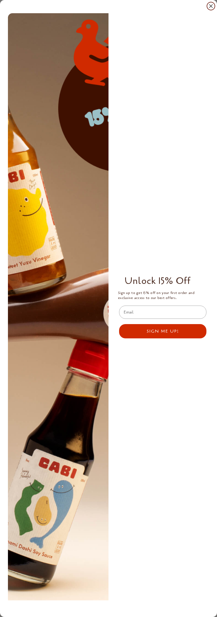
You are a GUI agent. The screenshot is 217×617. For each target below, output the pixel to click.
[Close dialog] (211, 6)
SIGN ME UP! (163, 331)
